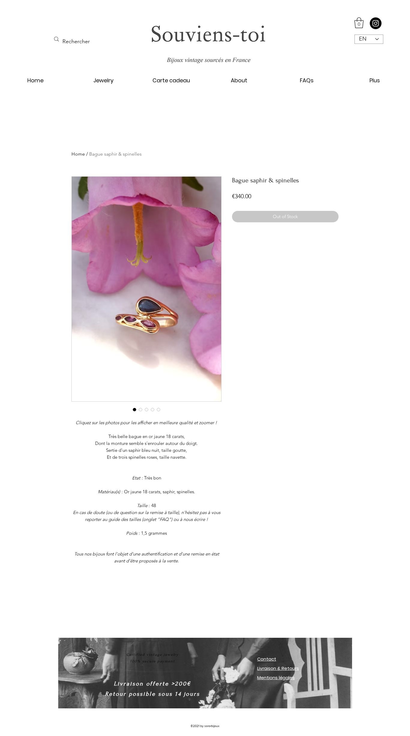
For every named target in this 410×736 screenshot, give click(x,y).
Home (78, 154)
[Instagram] (375, 23)
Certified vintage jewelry (152, 654)
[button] (358, 22)
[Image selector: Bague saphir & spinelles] (134, 409)
